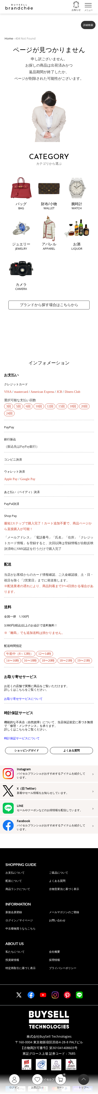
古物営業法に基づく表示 (64, 889)
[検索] (74, 23)
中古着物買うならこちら (20, 928)
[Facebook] (31, 995)
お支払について (15, 872)
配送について (13, 880)
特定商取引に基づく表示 (20, 968)
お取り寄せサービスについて (23, 698)
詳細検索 (88, 25)
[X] (18, 995)
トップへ (84, 1087)
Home (9, 38)
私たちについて (15, 951)
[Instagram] (55, 995)
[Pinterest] (67, 995)
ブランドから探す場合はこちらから (49, 305)
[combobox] (41, 23)
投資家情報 (12, 960)
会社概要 (54, 951)
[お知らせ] (76, 4)
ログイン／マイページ (19, 920)
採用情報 (54, 960)
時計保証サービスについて (22, 738)
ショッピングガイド (26, 750)
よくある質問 (71, 750)
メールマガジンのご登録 (64, 912)
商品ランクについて (17, 889)
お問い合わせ (57, 920)
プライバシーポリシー (62, 968)
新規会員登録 (13, 912)
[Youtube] (43, 995)
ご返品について (58, 872)
